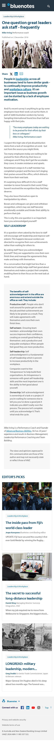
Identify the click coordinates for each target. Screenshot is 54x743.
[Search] (49, 6)
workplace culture (20, 89)
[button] (4, 5)
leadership (22, 79)
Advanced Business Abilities (18, 430)
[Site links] (19, 701)
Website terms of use (11, 725)
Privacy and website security (14, 719)
